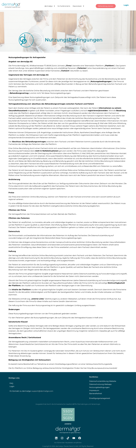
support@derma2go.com (42, 391)
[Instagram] (62, 438)
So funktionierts (64, 6)
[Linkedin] (56, 438)
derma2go (49, 6)
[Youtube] (73, 438)
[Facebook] (79, 438)
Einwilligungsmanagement (99, 398)
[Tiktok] (68, 438)
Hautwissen (77, 6)
